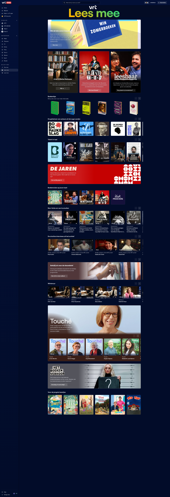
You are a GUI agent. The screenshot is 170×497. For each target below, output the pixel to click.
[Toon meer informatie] (61, 212)
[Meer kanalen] (16, 20)
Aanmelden (163, 2)
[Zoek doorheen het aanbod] (16, 36)
